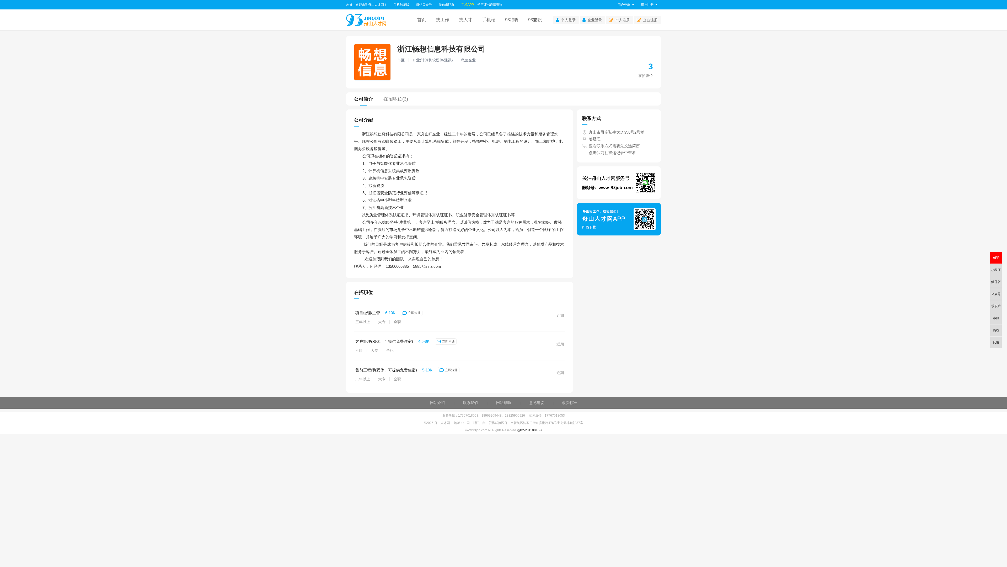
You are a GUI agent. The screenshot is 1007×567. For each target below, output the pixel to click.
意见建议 (536, 403)
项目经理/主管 (367, 313)
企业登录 (594, 20)
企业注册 (650, 20)
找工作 (442, 19)
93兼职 (535, 19)
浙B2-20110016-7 (529, 430)
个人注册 (622, 20)
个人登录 (568, 20)
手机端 (488, 19)
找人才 (465, 19)
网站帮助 (503, 403)
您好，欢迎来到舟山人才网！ (366, 5)
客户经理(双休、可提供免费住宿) (384, 341)
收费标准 (569, 403)
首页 (421, 19)
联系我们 (470, 403)
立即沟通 (414, 313)
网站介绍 (437, 403)
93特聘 (512, 19)
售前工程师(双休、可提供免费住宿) (386, 370)
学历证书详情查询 (489, 5)
